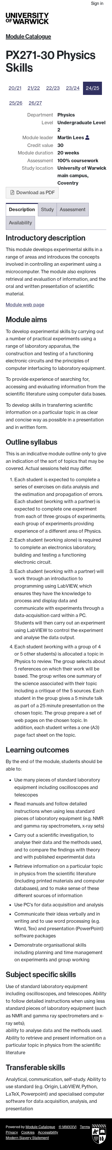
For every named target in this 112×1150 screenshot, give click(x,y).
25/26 (15, 103)
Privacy (12, 1132)
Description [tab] (22, 209)
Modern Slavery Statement (27, 1138)
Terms (85, 1127)
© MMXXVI (67, 1127)
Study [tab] (47, 209)
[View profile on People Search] (87, 137)
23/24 (73, 88)
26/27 (35, 103)
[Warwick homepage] (27, 18)
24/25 (92, 88)
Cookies (27, 1132)
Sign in (97, 3)
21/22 (34, 88)
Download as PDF (35, 192)
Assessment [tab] (73, 209)
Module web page (25, 304)
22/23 (53, 88)
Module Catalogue (28, 36)
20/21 (15, 88)
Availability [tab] (20, 223)
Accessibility (48, 1132)
